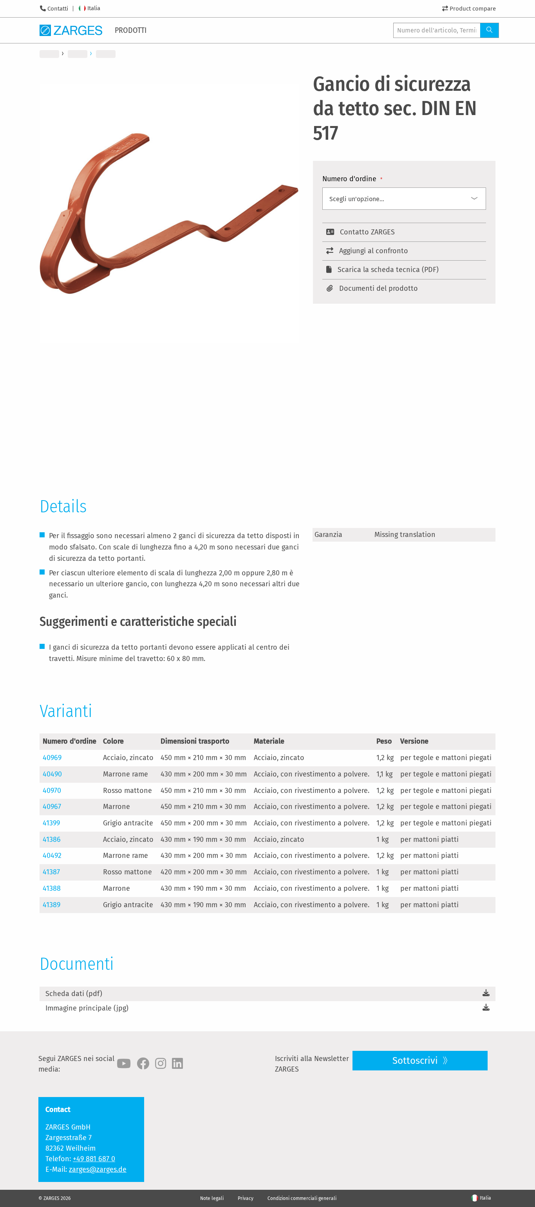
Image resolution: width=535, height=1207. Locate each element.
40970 (52, 790)
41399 (51, 823)
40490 (52, 774)
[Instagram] (160, 1063)
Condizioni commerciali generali (302, 1198)
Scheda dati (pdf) (73, 993)
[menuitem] (131, 30)
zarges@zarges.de (98, 1169)
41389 (51, 905)
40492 (52, 855)
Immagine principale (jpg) (86, 1008)
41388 (52, 888)
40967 (52, 806)
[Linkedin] (177, 1063)
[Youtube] (124, 1063)
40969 (52, 757)
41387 (51, 872)
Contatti (57, 8)
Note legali (212, 1198)
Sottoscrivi (416, 1060)
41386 (52, 839)
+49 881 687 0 (94, 1159)
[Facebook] (143, 1063)
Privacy (245, 1198)
